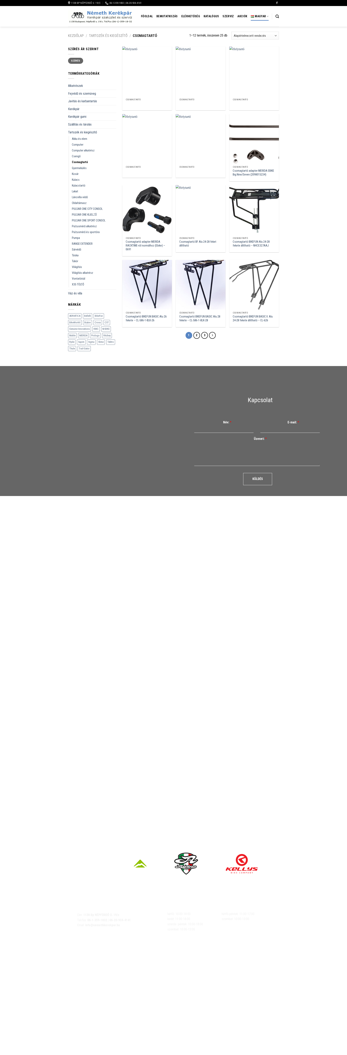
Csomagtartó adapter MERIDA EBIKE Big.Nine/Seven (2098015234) (253, 172)
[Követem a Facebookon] (277, 3)
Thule (72, 348)
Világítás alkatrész (82, 273)
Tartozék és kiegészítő (108, 35)
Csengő (76, 156)
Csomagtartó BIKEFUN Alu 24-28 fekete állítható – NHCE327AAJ (251, 243)
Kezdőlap (76, 35)
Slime (101, 341)
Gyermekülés (79, 168)
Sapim (81, 341)
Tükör (75, 261)
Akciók (242, 16)
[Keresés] (277, 16)
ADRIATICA (74, 315)
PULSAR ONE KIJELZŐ (84, 214)
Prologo (95, 335)
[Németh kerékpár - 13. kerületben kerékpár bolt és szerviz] (100, 16)
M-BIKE (106, 328)
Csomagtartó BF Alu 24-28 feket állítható (197, 243)
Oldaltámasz (79, 203)
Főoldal (147, 16)
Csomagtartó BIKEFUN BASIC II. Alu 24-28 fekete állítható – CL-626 (253, 318)
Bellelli (87, 315)
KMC (96, 328)
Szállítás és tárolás (80, 124)
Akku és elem (79, 139)
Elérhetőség (190, 16)
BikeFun (99, 315)
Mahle (72, 335)
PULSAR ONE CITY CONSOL (87, 209)
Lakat (75, 191)
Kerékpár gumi (77, 117)
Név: (227, 422)
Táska (75, 255)
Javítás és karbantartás (82, 101)
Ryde (71, 341)
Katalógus (211, 16)
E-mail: (293, 422)
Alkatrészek (75, 86)
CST (107, 322)
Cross (98, 322)
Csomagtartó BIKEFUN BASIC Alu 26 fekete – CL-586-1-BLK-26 (146, 318)
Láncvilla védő (80, 197)
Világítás (77, 267)
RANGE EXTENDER (82, 243)
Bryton (87, 322)
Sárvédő (76, 249)
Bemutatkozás (167, 16)
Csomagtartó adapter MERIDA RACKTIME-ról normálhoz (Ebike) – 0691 (145, 245)
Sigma (91, 341)
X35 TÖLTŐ (78, 284)
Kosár (75, 174)
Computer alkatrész (83, 150)
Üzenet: (260, 439)
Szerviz (228, 16)
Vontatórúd (78, 278)
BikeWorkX (75, 322)
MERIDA (83, 335)
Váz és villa (75, 293)
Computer (77, 144)
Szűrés (75, 60)
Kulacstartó (78, 185)
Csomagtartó (80, 162)
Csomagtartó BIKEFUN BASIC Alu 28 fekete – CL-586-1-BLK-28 (199, 318)
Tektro (110, 341)
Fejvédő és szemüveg (82, 93)
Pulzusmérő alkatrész (84, 226)
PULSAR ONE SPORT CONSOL (88, 220)
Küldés (257, 479)
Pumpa (76, 238)
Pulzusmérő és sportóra (86, 232)
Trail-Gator (84, 348)
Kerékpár (74, 109)
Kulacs (76, 180)
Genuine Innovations (79, 328)
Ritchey (107, 335)
